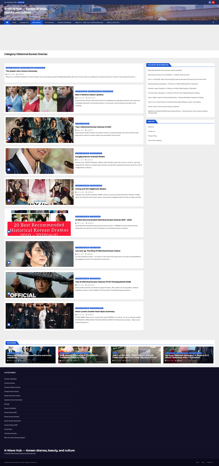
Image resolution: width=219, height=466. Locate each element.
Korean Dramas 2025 (40, 67)
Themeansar (34, 462)
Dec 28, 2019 (81, 314)
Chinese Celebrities (10, 379)
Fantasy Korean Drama (81, 91)
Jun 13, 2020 (80, 223)
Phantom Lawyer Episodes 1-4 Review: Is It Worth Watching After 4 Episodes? (172, 88)
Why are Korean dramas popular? (80, 353)
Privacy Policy (152, 136)
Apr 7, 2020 (80, 285)
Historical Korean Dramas (12, 67)
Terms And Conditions (155, 140)
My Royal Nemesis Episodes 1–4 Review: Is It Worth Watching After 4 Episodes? (173, 84)
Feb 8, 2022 (80, 130)
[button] (213, 22)
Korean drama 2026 (170, 353)
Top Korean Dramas (95, 216)
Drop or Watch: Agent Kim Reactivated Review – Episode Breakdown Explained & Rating (176, 97)
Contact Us (151, 131)
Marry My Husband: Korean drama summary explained (165, 70)
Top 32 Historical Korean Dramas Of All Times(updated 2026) (103, 282)
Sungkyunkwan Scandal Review (90, 156)
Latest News (8, 429)
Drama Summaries (64, 22)
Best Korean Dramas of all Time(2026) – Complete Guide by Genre (169, 75)
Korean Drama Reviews (96, 153)
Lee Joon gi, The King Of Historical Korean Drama (97, 251)
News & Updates (113, 22)
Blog (203, 462)
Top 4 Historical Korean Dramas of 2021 (93, 127)
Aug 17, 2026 (13, 360)
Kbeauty (6, 404)
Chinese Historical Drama (12, 387)
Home (14, 22)
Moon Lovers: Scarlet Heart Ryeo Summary (95, 311)
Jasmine (22, 360)
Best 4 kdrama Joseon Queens (89, 95)
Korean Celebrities (108, 91)
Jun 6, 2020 (80, 254)
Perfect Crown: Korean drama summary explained (163, 106)
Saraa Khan (91, 98)
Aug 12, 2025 (11, 74)
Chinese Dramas (9, 383)
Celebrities (24, 22)
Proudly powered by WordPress (12, 462)
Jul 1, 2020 (80, 160)
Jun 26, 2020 (80, 192)
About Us (151, 127)
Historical (36, 22)
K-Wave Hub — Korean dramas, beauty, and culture (39, 450)
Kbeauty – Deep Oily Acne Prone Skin (89, 22)
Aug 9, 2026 (117, 360)
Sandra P (21, 74)
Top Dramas (49, 22)
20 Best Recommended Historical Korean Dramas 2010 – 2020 (103, 220)
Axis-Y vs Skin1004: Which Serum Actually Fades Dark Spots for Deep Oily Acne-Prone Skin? (177, 79)
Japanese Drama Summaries (13, 400)
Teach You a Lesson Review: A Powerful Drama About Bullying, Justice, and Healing (174, 102)
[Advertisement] (109, 37)
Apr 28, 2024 (80, 98)
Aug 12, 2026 (65, 360)
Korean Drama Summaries (27, 67)
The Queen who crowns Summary (21, 71)
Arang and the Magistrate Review (90, 189)
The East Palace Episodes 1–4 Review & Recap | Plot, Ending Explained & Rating (173, 93)
